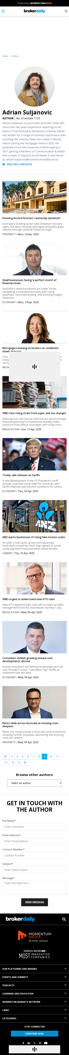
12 (5, 762)
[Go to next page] (19, 763)
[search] (64, 919)
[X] (34, 1043)
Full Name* (9, 820)
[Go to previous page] (12, 757)
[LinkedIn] (28, 1043)
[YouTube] (45, 1043)
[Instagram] (40, 1043)
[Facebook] (23, 1043)
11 (57, 756)
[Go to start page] (5, 757)
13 (12, 762)
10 (50, 756)
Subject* (7, 863)
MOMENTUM (41, 3)
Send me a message (19, 164)
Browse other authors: (34, 775)
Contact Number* (13, 849)
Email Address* (11, 835)
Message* (8, 878)
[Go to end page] (25, 763)
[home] (35, 11)
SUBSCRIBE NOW (34, 1033)
